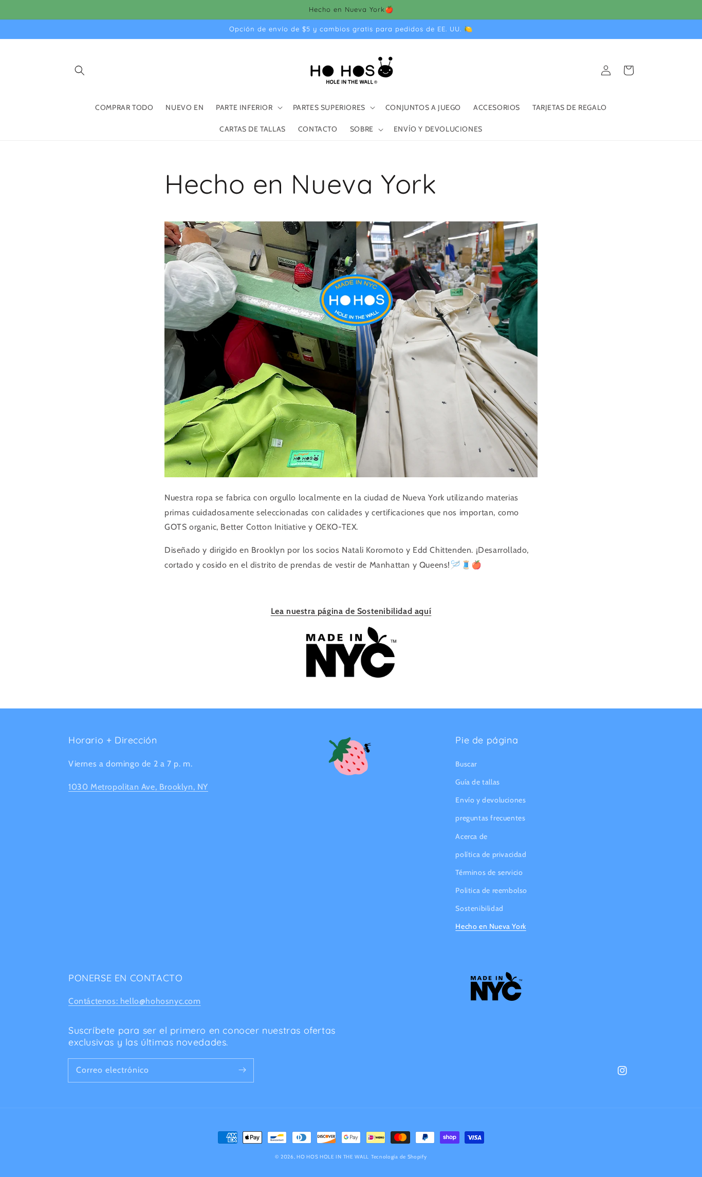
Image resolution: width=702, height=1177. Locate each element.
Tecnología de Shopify (399, 1156)
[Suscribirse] (242, 1070)
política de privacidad (490, 854)
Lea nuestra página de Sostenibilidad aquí (351, 611)
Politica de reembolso (491, 890)
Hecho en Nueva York (490, 926)
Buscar (466, 764)
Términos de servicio (489, 872)
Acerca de (471, 836)
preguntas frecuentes (490, 818)
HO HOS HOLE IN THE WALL (333, 1156)
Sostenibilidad (479, 908)
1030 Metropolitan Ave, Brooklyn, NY (138, 787)
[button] (79, 70)
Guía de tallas (477, 782)
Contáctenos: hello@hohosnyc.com (134, 1001)
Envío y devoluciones (490, 800)
